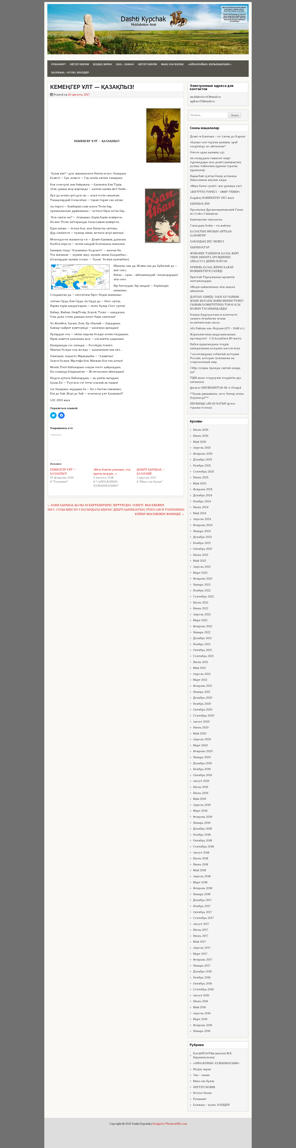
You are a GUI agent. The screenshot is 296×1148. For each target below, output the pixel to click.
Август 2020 (201, 721)
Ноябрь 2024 (202, 501)
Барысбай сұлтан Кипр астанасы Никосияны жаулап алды (213, 178)
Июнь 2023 (200, 555)
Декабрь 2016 (202, 971)
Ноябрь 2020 (202, 703)
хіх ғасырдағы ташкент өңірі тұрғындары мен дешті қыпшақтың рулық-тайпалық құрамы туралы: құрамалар (215, 164)
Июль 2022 (200, 602)
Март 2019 (200, 810)
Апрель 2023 (202, 566)
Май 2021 (199, 668)
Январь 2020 (202, 757)
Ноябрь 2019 (202, 769)
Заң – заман (125, 64)
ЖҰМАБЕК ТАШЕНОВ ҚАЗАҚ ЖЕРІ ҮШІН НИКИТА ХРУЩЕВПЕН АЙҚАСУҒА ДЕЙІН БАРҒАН (214, 257)
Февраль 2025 (202, 489)
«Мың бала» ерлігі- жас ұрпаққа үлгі (216, 186)
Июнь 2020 (201, 727)
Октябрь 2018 (202, 840)
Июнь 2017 (200, 936)
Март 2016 (200, 1019)
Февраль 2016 (202, 1025)
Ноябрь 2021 (201, 644)
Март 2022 (200, 620)
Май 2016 (199, 1007)
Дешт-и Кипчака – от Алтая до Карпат (217, 136)
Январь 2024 (202, 531)
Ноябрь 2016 (202, 977)
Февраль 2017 (202, 959)
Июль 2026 (200, 429)
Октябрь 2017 (202, 912)
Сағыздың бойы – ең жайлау (210, 225)
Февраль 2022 (202, 626)
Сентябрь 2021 (203, 656)
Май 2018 (199, 870)
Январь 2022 (201, 632)
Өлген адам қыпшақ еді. (207, 152)
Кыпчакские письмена (206, 219)
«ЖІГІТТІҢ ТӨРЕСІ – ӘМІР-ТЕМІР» (215, 192)
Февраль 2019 (202, 817)
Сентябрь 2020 (203, 715)
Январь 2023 (201, 584)
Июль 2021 (200, 662)
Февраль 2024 (202, 525)
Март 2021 (200, 680)
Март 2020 (200, 745)
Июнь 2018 (200, 864)
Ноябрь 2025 (202, 465)
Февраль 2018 (202, 888)
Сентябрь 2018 (203, 846)
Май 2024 (199, 513)
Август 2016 (201, 995)
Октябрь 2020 (202, 709)
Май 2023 (199, 560)
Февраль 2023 (202, 578)
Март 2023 (200, 573)
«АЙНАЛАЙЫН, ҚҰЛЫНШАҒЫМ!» (209, 64)
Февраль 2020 (203, 751)
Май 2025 (199, 483)
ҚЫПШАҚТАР (199, 247)
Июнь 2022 (200, 608)
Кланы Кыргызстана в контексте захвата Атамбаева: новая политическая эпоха (214, 318)
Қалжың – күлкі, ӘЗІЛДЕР (70, 72)
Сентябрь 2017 (203, 918)
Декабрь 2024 (202, 495)
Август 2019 (201, 781)
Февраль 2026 (202, 453)
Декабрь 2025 (202, 459)
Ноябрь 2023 (202, 543)
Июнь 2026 (200, 436)
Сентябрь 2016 (203, 989)
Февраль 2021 (202, 686)
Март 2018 (200, 882)
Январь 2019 (201, 823)
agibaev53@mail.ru (202, 101)
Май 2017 (199, 941)
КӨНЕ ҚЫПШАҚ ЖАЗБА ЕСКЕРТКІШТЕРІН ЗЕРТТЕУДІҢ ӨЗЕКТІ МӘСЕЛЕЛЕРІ (105, 505)
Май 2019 (199, 799)
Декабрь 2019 (202, 763)
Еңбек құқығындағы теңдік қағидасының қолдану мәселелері (215, 346)
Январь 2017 (201, 965)
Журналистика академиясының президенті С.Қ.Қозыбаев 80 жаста (215, 336)
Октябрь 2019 (202, 775)
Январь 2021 (201, 692)
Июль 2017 (200, 930)
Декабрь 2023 (202, 537)
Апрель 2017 (201, 947)
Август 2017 (201, 924)
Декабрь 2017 (202, 900)
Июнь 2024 (200, 507)
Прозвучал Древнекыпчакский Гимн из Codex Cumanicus (216, 211)
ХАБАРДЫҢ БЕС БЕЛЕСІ (207, 241)
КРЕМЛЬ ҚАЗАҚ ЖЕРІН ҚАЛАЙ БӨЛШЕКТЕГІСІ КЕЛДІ (211, 269)
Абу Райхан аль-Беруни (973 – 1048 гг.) (217, 328)
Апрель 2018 (202, 876)
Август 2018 (201, 852)
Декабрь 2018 (202, 828)
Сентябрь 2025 (203, 471)
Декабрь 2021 (202, 638)
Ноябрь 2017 (201, 906)
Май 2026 (199, 442)
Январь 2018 (201, 894)
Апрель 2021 (201, 674)
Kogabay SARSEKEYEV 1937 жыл (212, 198)
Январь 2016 (201, 1031)
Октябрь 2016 (202, 983)
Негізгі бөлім (79, 64)
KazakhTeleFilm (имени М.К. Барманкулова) (212, 1055)
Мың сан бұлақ (172, 64)
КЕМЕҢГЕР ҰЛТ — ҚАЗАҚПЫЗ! (92, 87)
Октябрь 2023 (202, 549)
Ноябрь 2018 (202, 834)
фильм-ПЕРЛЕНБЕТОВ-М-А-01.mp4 (215, 387)
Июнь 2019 (200, 793)
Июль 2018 (200, 858)
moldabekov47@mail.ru (205, 97)
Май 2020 (199, 733)
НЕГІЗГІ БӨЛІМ (147, 64)
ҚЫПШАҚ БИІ (200, 203)
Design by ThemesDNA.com (169, 1123)
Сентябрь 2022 (203, 596)
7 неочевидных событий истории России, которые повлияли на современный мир (214, 358)
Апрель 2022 (202, 614)
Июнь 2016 (200, 1001)
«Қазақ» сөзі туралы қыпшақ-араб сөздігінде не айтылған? (214, 144)
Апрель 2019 (202, 805)
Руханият (58, 64)
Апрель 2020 (202, 739)
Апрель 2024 (202, 519)
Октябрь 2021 (202, 650)
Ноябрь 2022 (202, 590)
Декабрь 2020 (202, 697)
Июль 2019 (200, 787)
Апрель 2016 (202, 1013)
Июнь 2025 (200, 477)
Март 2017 (200, 953)
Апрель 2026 (202, 447)
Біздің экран (102, 64)
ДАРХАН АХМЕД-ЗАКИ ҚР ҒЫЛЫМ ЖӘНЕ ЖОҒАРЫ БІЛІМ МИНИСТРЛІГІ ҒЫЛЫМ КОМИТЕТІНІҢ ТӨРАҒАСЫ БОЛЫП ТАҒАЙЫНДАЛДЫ (216, 302)
